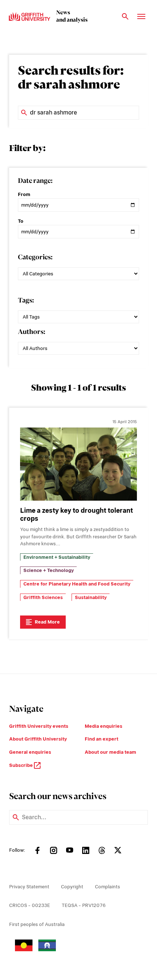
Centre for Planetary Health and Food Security (76, 584)
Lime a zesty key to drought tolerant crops (76, 515)
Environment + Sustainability (56, 557)
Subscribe (21, 765)
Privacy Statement (29, 886)
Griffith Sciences (43, 597)
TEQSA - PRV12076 (84, 905)
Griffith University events (38, 726)
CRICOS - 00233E (29, 905)
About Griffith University (38, 739)
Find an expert (101, 739)
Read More (47, 622)
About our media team (110, 752)
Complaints (107, 886)
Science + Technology (48, 570)
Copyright (72, 886)
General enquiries (30, 752)
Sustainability (91, 597)
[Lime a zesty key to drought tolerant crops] (78, 464)
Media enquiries (103, 726)
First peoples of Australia (37, 924)
